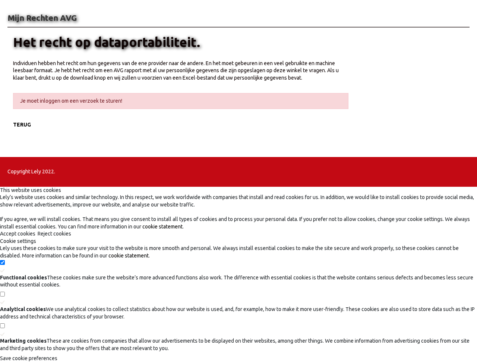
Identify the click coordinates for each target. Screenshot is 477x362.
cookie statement (162, 227)
